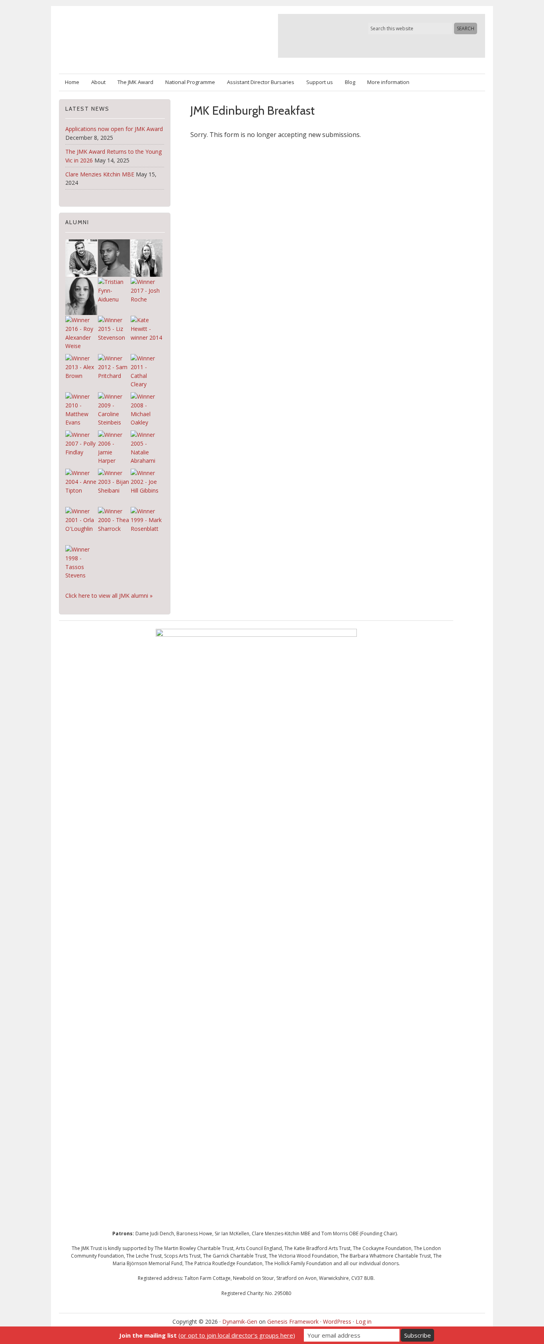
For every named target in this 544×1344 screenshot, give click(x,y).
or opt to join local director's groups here (236, 1335)
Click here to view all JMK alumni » (109, 595)
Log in (364, 1321)
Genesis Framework (293, 1321)
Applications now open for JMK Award (114, 129)
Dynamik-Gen (239, 1321)
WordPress (337, 1321)
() (207, 1335)
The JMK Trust (151, 36)
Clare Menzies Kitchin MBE (99, 174)
